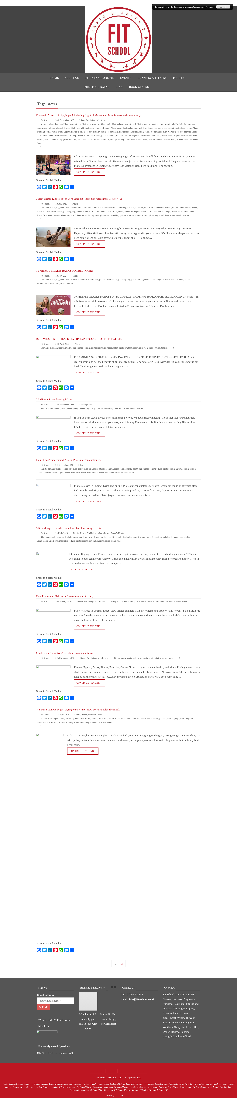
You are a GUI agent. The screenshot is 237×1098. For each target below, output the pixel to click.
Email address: (46, 994)
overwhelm (170, 601)
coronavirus (81, 537)
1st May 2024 (61, 276)
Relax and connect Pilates (88, 139)
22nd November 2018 (64, 658)
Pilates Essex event (183, 128)
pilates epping (168, 128)
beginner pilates (47, 124)
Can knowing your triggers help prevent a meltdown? (65, 652)
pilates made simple (89, 472)
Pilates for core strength (180, 132)
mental (143, 718)
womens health (127, 472)
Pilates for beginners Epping (131, 132)
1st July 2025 (61, 204)
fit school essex (105, 469)
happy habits (126, 658)
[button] (115, 987)
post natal (61, 722)
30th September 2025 (64, 120)
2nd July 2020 (61, 533)
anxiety (44, 469)
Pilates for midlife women (183, 211)
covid (90, 537)
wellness (93, 722)
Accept (223, 7)
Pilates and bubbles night (73, 128)
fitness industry (132, 718)
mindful (175, 124)
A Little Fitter (46, 718)
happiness (178, 537)
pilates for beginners (109, 132)
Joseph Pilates (119, 469)
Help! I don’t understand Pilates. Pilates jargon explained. (68, 459)
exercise (83, 718)
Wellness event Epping (166, 139)
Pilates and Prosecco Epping (97, 128)
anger (55, 718)
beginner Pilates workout (66, 124)
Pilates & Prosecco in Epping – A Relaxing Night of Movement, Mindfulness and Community (88, 115)
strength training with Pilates (122, 139)
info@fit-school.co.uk (141, 999)
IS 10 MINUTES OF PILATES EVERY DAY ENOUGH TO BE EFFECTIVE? (79, 338)
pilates (58, 128)
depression (98, 537)
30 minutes (45, 537)
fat (89, 718)
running (100, 541)
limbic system (134, 601)
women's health (105, 722)
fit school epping (129, 537)
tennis (113, 541)
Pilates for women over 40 (88, 135)
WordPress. (127, 1095)
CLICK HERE (45, 1053)
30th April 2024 (62, 344)
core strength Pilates (134, 124)
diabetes (107, 537)
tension (152, 139)
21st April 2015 (62, 714)
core (77, 718)
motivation (63, 541)
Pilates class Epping (131, 128)
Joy (184, 537)
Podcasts (111, 1071)
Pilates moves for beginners (128, 135)
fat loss (94, 718)
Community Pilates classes (112, 124)
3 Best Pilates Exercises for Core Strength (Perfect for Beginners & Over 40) (79, 198)
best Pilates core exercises (89, 124)
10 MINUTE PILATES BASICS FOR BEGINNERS (64, 270)
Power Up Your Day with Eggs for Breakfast (108, 1019)
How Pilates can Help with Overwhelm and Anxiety (65, 596)
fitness (154, 537)
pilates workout (69, 139)
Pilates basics (116, 128)
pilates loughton (108, 135)
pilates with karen (106, 472)
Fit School (45, 120)
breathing (70, 718)
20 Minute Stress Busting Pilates (54, 399)
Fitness (83, 533)
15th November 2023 (64, 404)
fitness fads (120, 718)
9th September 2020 (64, 465)
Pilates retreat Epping (171, 135)
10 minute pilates (48, 207)
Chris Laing (70, 537)
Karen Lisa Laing (50, 541)
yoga (119, 541)
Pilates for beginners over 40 (157, 132)
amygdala (115, 601)
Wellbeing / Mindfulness (96, 120)
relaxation (105, 139)
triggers (170, 658)
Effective (139, 207)
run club (92, 541)
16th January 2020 (63, 601)
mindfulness (49, 128)
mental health (132, 469)
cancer (61, 537)
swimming (84, 722)
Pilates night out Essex (150, 135)
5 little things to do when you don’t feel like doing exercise (69, 528)
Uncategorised (85, 404)
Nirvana (118, 1095)
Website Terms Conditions (133, 1071)
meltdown (137, 658)
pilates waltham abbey (52, 139)
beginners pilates (70, 469)
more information (207, 7)
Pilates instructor (44, 472)
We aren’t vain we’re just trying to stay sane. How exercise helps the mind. (78, 709)
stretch (144, 139)
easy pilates (83, 469)
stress (138, 139)
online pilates (156, 469)
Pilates (82, 120)
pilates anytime (176, 469)
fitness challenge (165, 537)
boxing (62, 718)
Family (76, 533)
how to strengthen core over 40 (157, 124)
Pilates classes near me (151, 128)
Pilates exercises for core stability (85, 132)
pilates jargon (58, 472)
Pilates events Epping (61, 132)
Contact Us (96, 1071)
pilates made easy (72, 472)
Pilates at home (43, 211)
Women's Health (117, 533)
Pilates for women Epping (65, 135)
